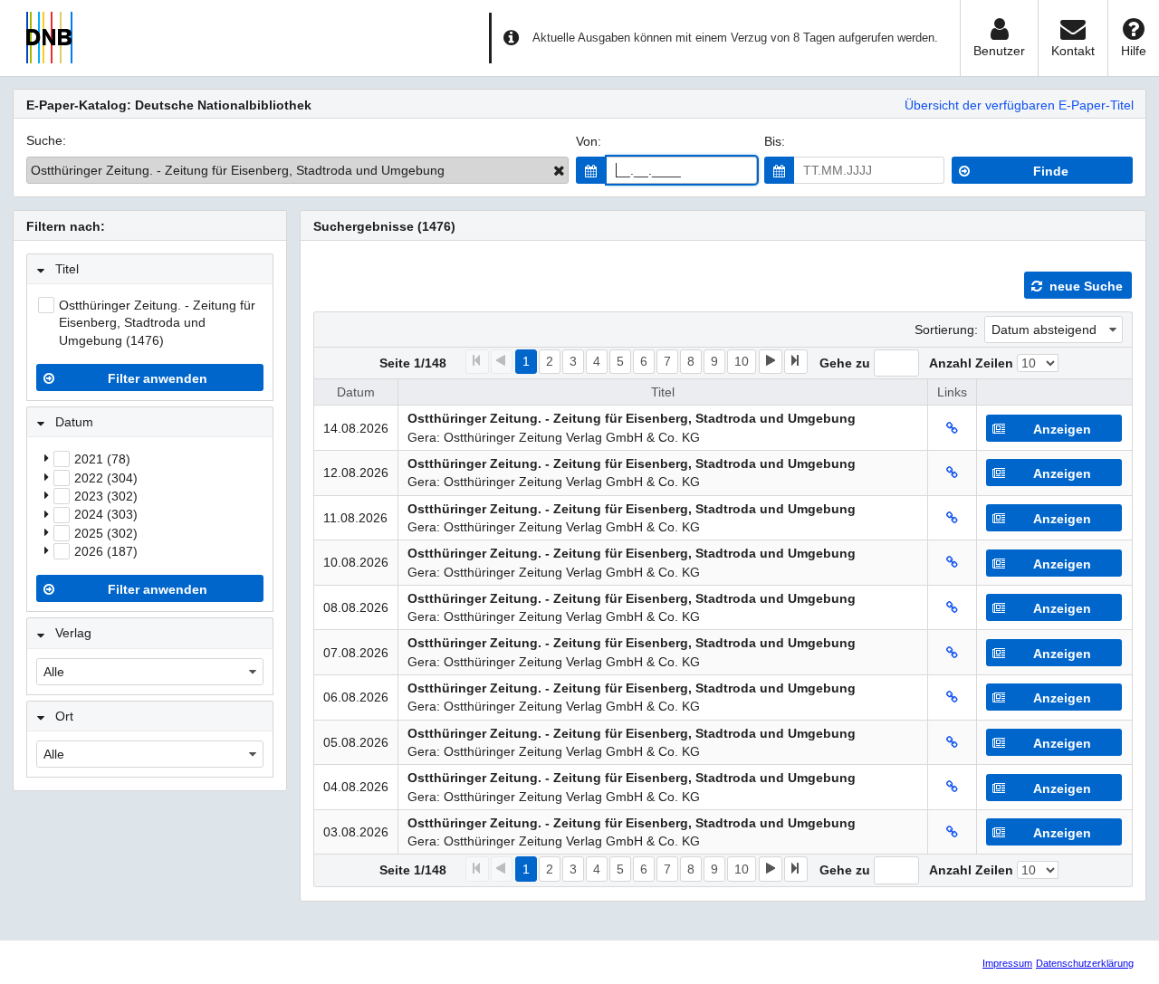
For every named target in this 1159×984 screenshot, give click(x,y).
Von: (588, 141)
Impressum (1007, 963)
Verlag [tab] (73, 633)
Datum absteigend (1044, 329)
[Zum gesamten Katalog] (559, 170)
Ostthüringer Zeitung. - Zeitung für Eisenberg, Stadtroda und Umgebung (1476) (157, 323)
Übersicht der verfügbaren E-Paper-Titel (1019, 105)
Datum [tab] (74, 422)
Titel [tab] (67, 269)
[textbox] (682, 170)
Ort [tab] (64, 716)
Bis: (774, 141)
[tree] (149, 504)
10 (741, 361)
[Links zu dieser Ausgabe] (952, 428)
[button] (591, 170)
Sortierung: (946, 329)
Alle (53, 671)
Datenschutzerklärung (1085, 963)
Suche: (46, 140)
